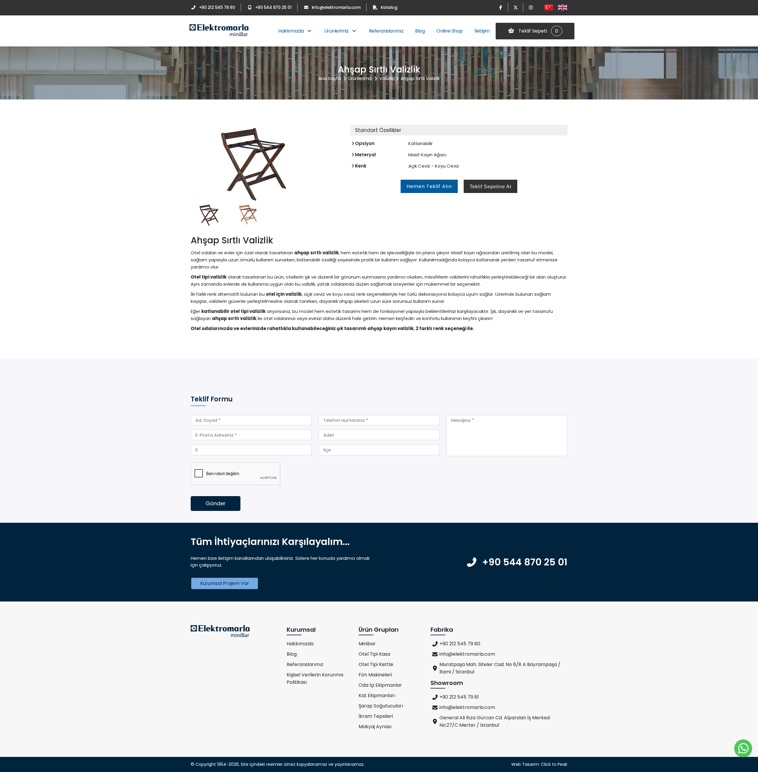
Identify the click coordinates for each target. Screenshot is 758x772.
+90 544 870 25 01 (273, 7)
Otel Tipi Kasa (374, 654)
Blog (420, 31)
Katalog (389, 7)
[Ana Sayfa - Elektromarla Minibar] (219, 30)
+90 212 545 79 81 (459, 697)
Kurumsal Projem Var (224, 583)
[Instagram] (530, 7)
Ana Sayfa (329, 78)
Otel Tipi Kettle (376, 664)
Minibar (367, 643)
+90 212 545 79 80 (217, 7)
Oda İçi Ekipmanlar (380, 685)
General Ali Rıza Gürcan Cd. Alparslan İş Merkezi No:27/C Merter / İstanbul (494, 721)
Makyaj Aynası (375, 726)
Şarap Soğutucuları (381, 705)
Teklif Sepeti (537, 31)
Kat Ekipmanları (377, 695)
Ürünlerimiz (337, 31)
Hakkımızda (291, 31)
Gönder (215, 503)
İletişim (482, 31)
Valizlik (386, 78)
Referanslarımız (386, 31)
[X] (515, 7)
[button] (335, 160)
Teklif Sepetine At (490, 186)
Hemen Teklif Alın (429, 186)
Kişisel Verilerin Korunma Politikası (315, 678)
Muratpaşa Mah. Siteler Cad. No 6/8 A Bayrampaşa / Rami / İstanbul (500, 668)
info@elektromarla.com (336, 7)
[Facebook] (500, 7)
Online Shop (449, 31)
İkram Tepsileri (376, 716)
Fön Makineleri (375, 674)
